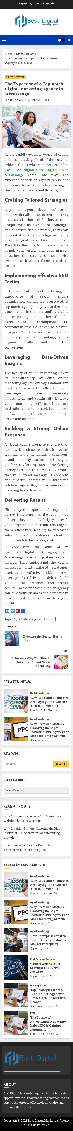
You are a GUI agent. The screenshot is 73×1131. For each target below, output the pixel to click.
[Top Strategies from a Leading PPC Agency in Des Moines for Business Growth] (16, 995)
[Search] (69, 40)
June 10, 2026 (40, 976)
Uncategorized (38, 985)
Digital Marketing (15, 76)
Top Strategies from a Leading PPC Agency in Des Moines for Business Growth (48, 996)
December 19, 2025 (43, 1034)
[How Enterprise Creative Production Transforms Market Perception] (16, 940)
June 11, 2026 (40, 948)
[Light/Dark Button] (61, 40)
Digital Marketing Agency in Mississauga (34, 619)
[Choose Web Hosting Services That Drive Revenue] (16, 967)
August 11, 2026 (42, 710)
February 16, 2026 (43, 1006)
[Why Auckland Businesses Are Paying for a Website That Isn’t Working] (16, 701)
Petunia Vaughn (16, 100)
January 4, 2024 (40, 100)
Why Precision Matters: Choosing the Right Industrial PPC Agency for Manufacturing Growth (49, 730)
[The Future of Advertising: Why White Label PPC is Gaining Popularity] (16, 1023)
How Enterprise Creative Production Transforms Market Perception (48, 940)
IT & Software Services (42, 959)
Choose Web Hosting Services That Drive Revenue (45, 968)
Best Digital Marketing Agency (49, 1120)
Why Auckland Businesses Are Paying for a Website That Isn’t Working (49, 702)
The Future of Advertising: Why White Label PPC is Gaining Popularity (48, 1023)
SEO (49, 572)
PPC (32, 1013)
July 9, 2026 (39, 740)
